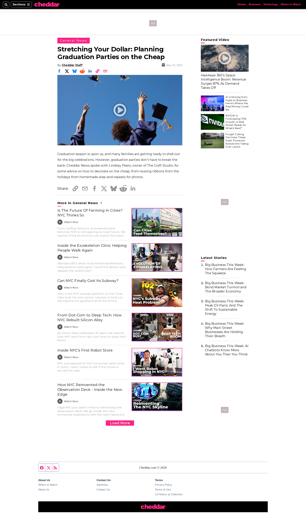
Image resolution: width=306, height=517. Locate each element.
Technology (270, 4)
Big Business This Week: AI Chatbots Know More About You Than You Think (226, 350)
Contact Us (103, 489)
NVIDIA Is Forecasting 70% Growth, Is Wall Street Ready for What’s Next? (236, 122)
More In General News (78, 203)
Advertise (102, 484)
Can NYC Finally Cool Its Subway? (88, 280)
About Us (43, 489)
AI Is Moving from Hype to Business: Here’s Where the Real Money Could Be (237, 103)
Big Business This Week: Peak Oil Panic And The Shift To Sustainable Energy (224, 307)
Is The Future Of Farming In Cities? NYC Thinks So (90, 212)
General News (73, 40)
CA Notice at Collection (168, 494)
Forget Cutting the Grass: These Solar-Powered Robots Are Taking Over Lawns (237, 140)
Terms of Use (163, 489)
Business (254, 4)
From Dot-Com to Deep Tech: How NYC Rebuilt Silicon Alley (89, 317)
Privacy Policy (163, 484)
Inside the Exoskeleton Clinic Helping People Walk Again (92, 248)
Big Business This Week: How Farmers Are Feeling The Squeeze (225, 269)
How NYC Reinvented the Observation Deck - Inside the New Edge (89, 390)
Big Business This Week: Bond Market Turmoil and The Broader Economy (225, 287)
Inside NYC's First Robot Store (85, 350)
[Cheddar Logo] (47, 4)
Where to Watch (291, 4)
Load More (120, 423)
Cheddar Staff (72, 65)
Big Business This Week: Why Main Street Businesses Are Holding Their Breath (224, 330)
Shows (241, 4)
